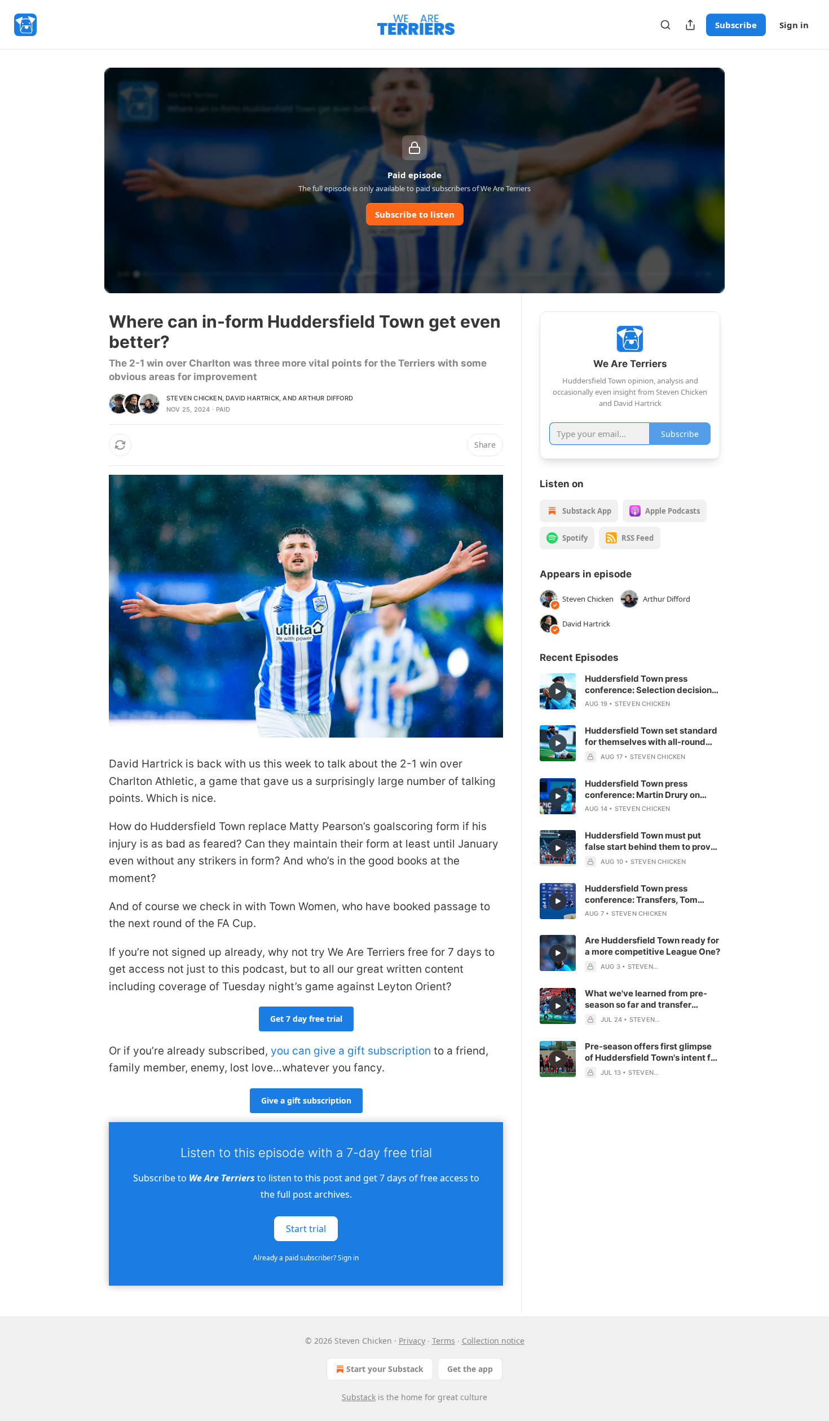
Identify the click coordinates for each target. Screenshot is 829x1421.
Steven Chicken (194, 398)
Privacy (412, 1340)
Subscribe (736, 24)
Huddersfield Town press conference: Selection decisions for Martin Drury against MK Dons (650, 684)
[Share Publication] (690, 25)
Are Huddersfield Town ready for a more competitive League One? (652, 946)
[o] (558, 691)
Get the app (470, 1368)
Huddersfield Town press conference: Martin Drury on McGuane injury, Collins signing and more (648, 789)
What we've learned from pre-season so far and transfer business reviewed (646, 999)
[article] (630, 691)
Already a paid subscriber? (306, 1258)
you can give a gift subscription (351, 1050)
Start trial (306, 1228)
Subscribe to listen (415, 214)
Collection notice (493, 1340)
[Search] (665, 25)
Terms (443, 1340)
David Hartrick (252, 398)
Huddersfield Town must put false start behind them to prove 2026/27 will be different (650, 841)
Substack (359, 1397)
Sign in (794, 24)
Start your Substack (385, 1368)
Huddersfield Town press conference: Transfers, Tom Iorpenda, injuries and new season (641, 894)
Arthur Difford (325, 398)
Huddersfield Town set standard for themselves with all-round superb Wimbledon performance (651, 736)
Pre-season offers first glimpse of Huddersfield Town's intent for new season (652, 1052)
